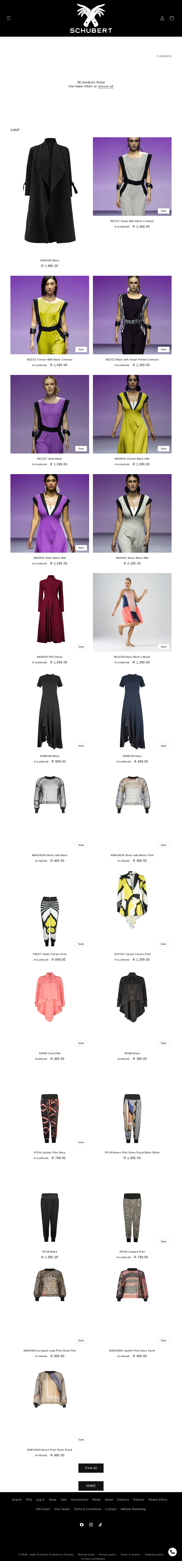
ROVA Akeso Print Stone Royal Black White (132, 1152)
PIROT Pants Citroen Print (49, 954)
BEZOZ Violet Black (49, 458)
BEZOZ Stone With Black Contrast (132, 221)
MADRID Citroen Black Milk (132, 458)
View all (91, 1468)
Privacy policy (107, 1554)
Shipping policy (154, 1554)
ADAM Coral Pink (50, 1053)
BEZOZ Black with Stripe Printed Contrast (132, 359)
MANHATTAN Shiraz (50, 656)
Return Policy (158, 1499)
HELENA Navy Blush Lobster (132, 656)
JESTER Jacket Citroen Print (132, 954)
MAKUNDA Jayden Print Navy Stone (132, 1350)
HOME (91, 1486)
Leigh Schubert (38, 1554)
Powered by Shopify (61, 1554)
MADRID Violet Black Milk (50, 557)
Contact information (93, 1558)
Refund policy (86, 1554)
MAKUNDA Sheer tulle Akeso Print (132, 855)
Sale (64, 1499)
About (109, 1499)
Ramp (96, 1499)
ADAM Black (132, 1053)
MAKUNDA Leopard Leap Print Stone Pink (49, 1350)
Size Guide (62, 1509)
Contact (110, 1509)
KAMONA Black (49, 756)
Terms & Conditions (87, 1509)
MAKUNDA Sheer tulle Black (50, 855)
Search (17, 1499)
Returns (138, 1499)
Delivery (123, 1499)
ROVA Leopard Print (132, 1251)
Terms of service (130, 1554)
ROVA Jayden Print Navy (50, 1152)
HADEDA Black (49, 260)
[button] (9, 18)
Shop (52, 1499)
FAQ (29, 1499)
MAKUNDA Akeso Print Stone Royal (49, 1449)
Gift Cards (43, 1509)
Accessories (79, 1499)
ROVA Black (49, 1251)
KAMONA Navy (132, 756)
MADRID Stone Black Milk (132, 557)
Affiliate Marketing (133, 1509)
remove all (105, 86)
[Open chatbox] (172, 1552)
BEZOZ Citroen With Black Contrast (49, 359)
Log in (40, 1499)
